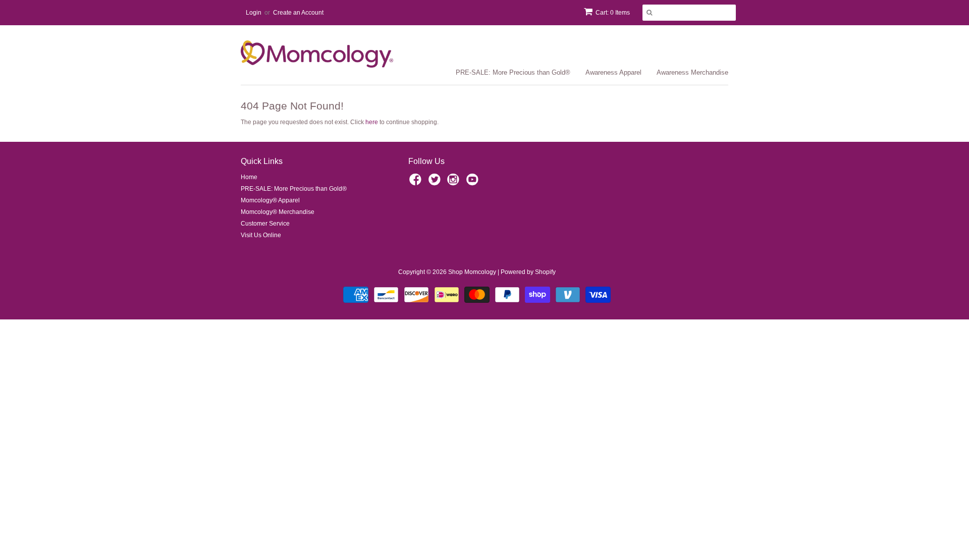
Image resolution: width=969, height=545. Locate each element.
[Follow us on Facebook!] (416, 183)
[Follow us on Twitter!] (436, 183)
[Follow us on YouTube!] (473, 183)
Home (249, 177)
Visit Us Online (261, 235)
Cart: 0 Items (613, 12)
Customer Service (265, 223)
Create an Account (298, 12)
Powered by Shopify (528, 272)
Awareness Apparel (613, 72)
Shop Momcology (472, 272)
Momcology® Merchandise (277, 211)
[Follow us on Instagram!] (454, 183)
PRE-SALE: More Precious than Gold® (513, 72)
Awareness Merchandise (692, 72)
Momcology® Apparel (270, 200)
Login (253, 12)
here (371, 122)
